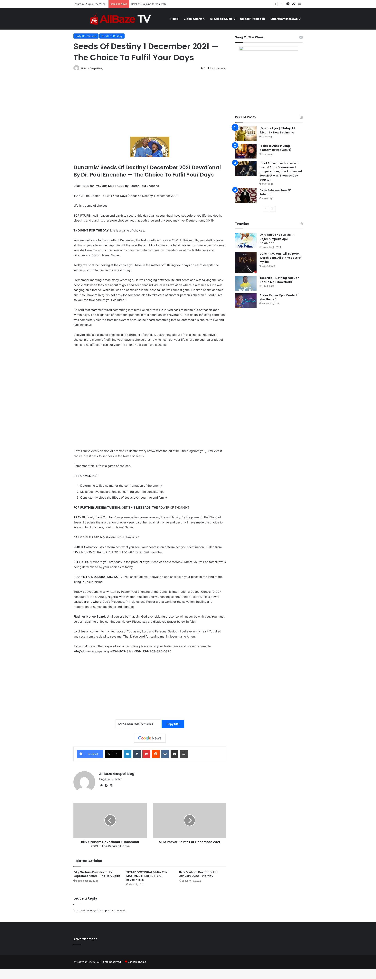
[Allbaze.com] (120, 18)
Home (174, 18)
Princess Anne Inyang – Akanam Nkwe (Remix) (275, 148)
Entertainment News (284, 18)
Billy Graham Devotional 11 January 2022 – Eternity (198, 874)
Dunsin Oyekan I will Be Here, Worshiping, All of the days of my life (280, 258)
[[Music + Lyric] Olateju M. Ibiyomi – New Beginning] (246, 133)
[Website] (101, 785)
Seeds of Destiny (111, 36)
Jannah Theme (137, 961)
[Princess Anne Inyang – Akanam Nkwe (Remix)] (246, 151)
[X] (110, 785)
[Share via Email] (174, 754)
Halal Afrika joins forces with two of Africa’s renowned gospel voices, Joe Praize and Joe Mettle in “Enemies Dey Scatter (205, 3)
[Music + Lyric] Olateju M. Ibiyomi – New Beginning (277, 130)
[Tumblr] (137, 754)
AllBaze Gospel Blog (91, 68)
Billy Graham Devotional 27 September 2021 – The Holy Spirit (96, 874)
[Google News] (150, 738)
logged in (95, 910)
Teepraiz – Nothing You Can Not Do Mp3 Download (279, 280)
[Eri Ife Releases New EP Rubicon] (246, 195)
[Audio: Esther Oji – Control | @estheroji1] (246, 300)
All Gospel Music (221, 18)
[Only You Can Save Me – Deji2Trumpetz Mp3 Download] (246, 240)
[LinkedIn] (127, 754)
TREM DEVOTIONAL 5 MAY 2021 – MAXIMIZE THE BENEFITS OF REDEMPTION (148, 876)
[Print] (184, 754)
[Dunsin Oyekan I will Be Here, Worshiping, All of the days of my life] (246, 262)
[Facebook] (106, 785)
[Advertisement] (149, 104)
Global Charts (193, 18)
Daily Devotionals (86, 36)
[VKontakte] (165, 754)
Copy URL (172, 724)
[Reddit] (156, 754)
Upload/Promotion (252, 18)
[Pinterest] (146, 754)
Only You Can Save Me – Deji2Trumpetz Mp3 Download (276, 239)
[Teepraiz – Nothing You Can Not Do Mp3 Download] (246, 283)
